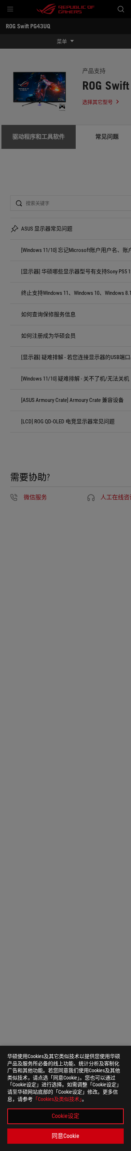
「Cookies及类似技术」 (57, 1099)
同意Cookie (65, 1135)
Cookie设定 (65, 1116)
